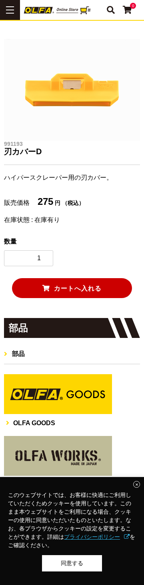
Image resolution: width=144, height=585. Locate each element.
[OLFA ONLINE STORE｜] (72, 10)
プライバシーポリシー (92, 537)
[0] (127, 10)
